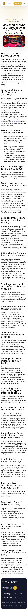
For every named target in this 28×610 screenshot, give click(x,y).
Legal (20, 605)
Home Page (7, 594)
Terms (15, 605)
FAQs (20, 594)
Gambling (8, 19)
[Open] (24, 3)
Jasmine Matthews (15, 21)
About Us (5, 605)
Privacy (10, 605)
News (14, 594)
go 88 (15, 121)
